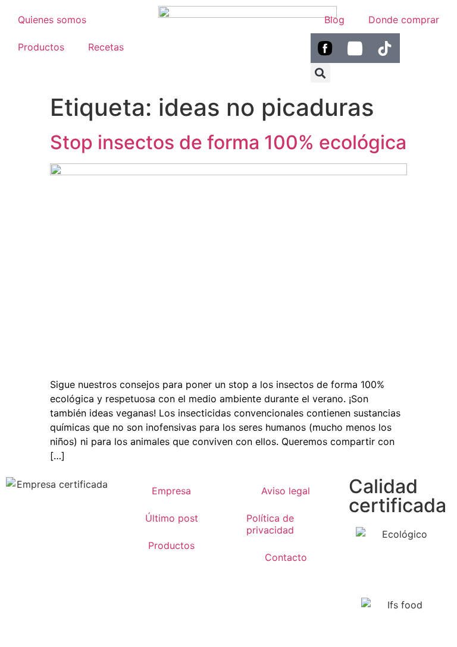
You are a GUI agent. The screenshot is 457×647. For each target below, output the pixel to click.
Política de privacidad (270, 524)
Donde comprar (403, 20)
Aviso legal (285, 491)
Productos (41, 47)
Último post (171, 518)
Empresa (171, 491)
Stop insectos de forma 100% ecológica (228, 142)
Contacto (286, 557)
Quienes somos (52, 20)
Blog (334, 20)
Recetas (106, 47)
